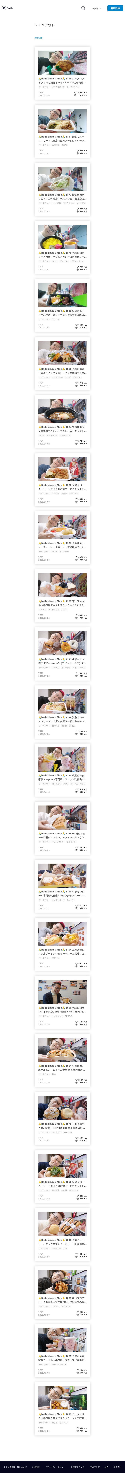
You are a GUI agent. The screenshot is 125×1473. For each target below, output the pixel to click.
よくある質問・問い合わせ (15, 1467)
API (106, 1467)
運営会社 (117, 1467)
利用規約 (36, 1467)
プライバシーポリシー (55, 1467)
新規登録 (115, 8)
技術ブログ (95, 1467)
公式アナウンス (77, 1467)
